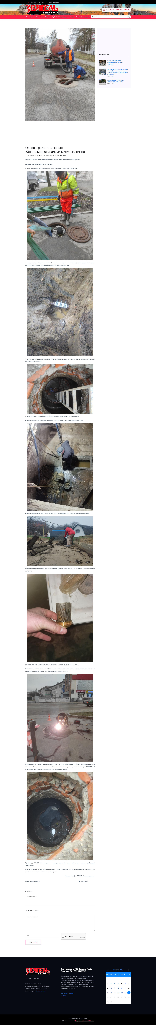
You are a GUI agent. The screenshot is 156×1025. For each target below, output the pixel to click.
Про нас (63, 995)
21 (125, 992)
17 (111, 992)
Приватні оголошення (83, 17)
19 (118, 992)
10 (111, 988)
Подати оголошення (117, 9)
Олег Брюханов (40, 991)
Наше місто (33, 155)
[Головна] (42, 9)
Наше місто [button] (39, 17)
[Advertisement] (60, 132)
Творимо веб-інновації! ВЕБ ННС (84, 1021)
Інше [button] (72, 17)
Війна (60, 17)
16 (107, 992)
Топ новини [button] (29, 17)
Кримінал (66, 17)
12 (118, 988)
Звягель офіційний (51, 17)
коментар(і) (49, 155)
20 (122, 992)
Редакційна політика (67, 993)
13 (121, 988)
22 (129, 992)
